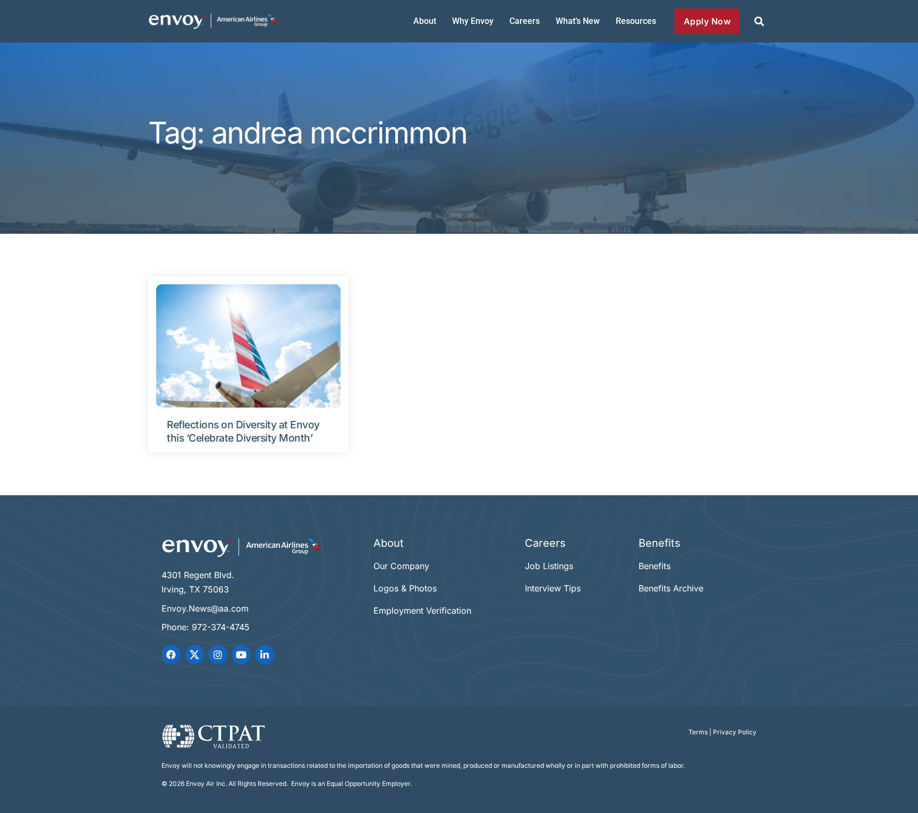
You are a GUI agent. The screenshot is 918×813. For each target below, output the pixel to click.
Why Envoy (473, 21)
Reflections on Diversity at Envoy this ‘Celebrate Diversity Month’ (243, 431)
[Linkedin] (264, 654)
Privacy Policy (734, 732)
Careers (524, 21)
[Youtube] (241, 654)
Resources (636, 21)
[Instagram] (217, 654)
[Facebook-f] (171, 654)
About (424, 21)
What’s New (578, 21)
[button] (759, 21)
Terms (698, 732)
